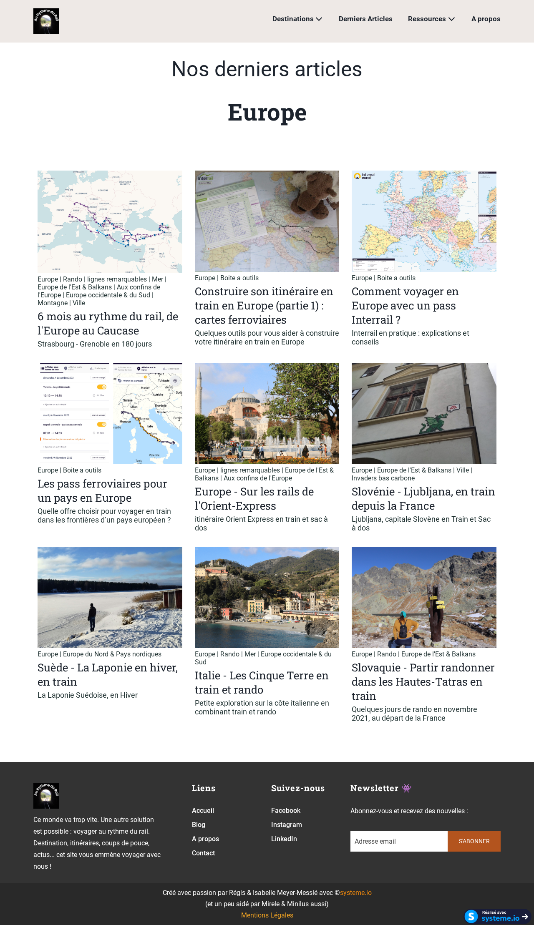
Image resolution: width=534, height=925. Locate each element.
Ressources (427, 19)
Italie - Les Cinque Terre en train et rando (262, 682)
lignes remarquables (117, 279)
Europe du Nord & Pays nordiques (112, 654)
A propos (486, 19)
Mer (157, 279)
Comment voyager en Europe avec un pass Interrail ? (405, 305)
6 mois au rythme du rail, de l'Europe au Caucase (108, 323)
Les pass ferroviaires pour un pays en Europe (102, 490)
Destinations (293, 19)
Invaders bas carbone (383, 478)
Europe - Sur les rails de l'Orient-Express (254, 498)
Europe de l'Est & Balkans (75, 287)
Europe (48, 279)
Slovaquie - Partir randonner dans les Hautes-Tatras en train (423, 681)
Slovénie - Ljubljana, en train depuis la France (423, 498)
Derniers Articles (366, 19)
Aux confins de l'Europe (258, 478)
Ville (79, 303)
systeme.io (356, 893)
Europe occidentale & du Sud (108, 295)
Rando (72, 279)
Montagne (53, 303)
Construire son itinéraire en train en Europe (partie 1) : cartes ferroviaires (264, 305)
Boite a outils (239, 278)
